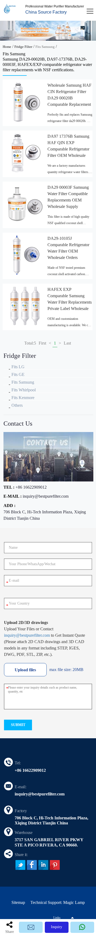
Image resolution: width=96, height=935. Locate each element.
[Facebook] (32, 865)
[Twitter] (20, 865)
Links (57, 918)
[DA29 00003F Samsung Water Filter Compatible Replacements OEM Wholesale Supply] (25, 204)
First (42, 343)
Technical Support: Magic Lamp (57, 902)
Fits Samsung (45, 47)
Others (17, 405)
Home (7, 47)
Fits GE (18, 374)
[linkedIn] (43, 865)
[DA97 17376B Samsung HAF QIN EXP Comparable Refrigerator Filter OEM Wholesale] (25, 153)
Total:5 (30, 343)
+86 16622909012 (31, 487)
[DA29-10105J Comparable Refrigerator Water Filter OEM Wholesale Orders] (25, 255)
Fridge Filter (23, 47)
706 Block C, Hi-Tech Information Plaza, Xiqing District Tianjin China (44, 515)
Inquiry (56, 927)
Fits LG (18, 366)
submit (18, 725)
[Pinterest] (55, 865)
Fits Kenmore (22, 397)
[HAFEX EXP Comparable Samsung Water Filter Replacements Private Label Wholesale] (25, 306)
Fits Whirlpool (23, 390)
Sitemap (18, 902)
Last (67, 343)
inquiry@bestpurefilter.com (46, 496)
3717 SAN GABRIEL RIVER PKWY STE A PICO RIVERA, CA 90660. (49, 842)
